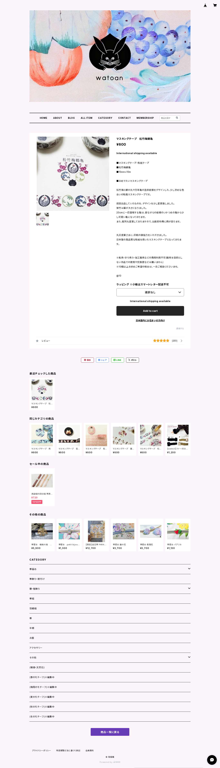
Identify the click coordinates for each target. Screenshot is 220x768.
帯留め (33, 569)
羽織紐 (33, 608)
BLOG (71, 118)
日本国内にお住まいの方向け (150, 320)
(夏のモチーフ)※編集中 (41, 696)
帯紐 (31, 598)
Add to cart (150, 310)
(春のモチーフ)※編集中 (41, 677)
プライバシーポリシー (41, 750)
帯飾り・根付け (37, 579)
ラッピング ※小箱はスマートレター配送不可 (142, 284)
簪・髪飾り (34, 588)
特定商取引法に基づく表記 (68, 750)
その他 (32, 657)
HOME (43, 118)
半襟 (31, 628)
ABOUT (57, 118)
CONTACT (124, 118)
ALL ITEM (86, 118)
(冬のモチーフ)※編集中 (41, 716)
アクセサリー (36, 647)
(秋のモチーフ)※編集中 (41, 706)
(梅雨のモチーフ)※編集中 (43, 687)
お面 (31, 638)
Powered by (106, 762)
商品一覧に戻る (110, 732)
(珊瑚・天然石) (37, 667)
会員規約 (90, 750)
